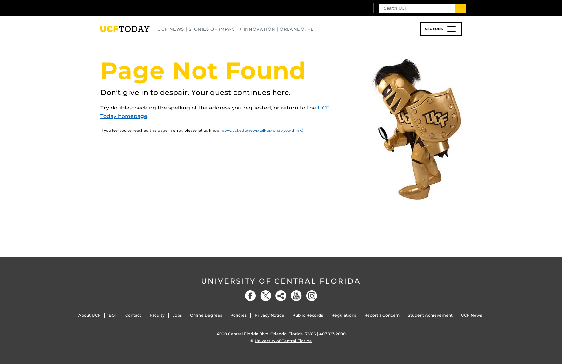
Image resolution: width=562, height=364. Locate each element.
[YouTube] (296, 295)
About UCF (89, 315)
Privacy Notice (269, 315)
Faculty (157, 315)
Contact (133, 315)
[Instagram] (311, 295)
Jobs (177, 315)
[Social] (281, 295)
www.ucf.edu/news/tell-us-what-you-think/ (261, 130)
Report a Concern (382, 315)
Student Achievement (430, 315)
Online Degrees (206, 315)
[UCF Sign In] (348, 8)
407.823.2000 (332, 333)
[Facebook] (250, 295)
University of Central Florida (281, 281)
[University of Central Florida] (148, 8)
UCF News (471, 315)
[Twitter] (265, 295)
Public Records (307, 315)
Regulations (343, 315)
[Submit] (460, 8)
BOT (113, 315)
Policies (238, 315)
